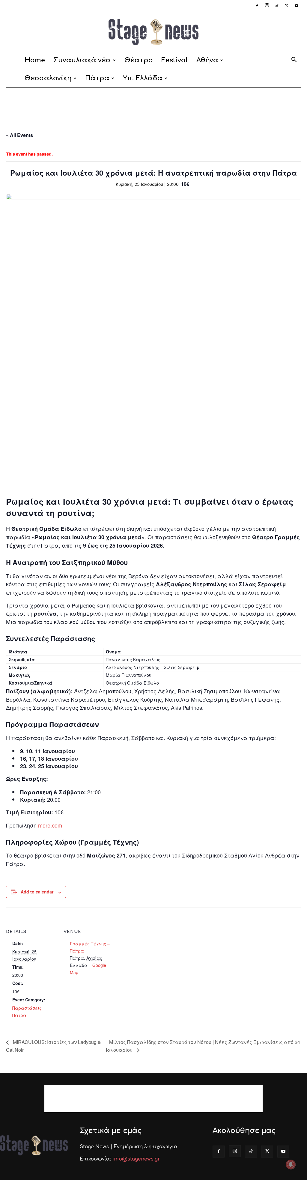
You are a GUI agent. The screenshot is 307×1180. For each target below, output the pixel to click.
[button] (294, 60)
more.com (50, 825)
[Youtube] (296, 6)
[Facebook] (256, 6)
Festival (174, 60)
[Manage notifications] (291, 1164)
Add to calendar (37, 892)
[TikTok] (276, 6)
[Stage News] (153, 32)
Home (35, 60)
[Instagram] (266, 6)
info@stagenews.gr (136, 1159)
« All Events (19, 135)
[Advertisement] (153, 104)
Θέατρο (138, 60)
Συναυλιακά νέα (82, 60)
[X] (286, 6)
